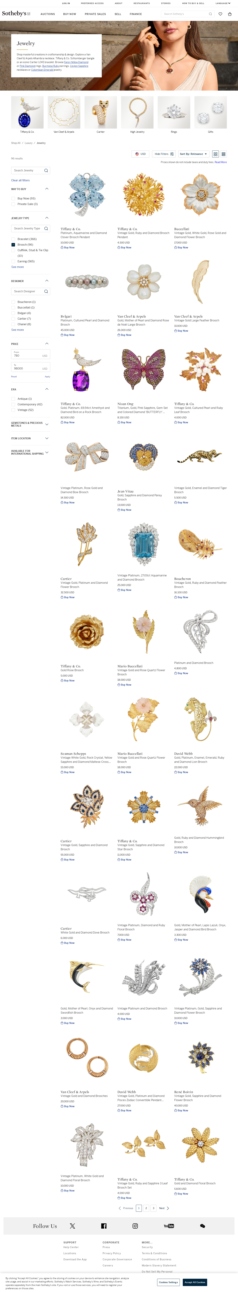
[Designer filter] (47, 281)
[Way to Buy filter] (47, 189)
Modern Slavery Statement (159, 1265)
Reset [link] (14, 376)
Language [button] (222, 3)
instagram (135, 1226)
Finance (136, 14)
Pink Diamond (28, 66)
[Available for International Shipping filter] (47, 452)
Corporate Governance (117, 1259)
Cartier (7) (24, 319)
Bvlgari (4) (24, 313)
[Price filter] (47, 343)
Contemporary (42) (30, 404)
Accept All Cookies (195, 1282)
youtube (169, 1226)
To (15, 365)
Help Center (71, 1247)
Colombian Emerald (42, 69)
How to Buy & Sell (193, 3)
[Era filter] (47, 389)
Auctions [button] (48, 14)
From (16, 352)
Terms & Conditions (154, 1253)
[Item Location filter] (47, 438)
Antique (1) (25, 399)
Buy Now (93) (26, 198)
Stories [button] (166, 3)
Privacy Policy (112, 1253)
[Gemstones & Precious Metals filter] (47, 424)
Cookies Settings (168, 1282)
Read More (221, 162)
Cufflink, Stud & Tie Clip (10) (33, 253)
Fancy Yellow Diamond (76, 62)
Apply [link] (47, 376)
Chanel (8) (24, 324)
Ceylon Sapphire (79, 66)
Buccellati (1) (26, 307)
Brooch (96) (25, 244)
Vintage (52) (25, 410)
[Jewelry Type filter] (47, 218)
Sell (118, 14)
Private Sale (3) (28, 204)
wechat (202, 1226)
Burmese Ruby (50, 66)
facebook (103, 1226)
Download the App (75, 1259)
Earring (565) (26, 261)
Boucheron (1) (27, 302)
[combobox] (187, 14)
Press (106, 1247)
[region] (119, 1282)
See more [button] (17, 267)
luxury (28, 143)
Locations (69, 1253)
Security (147, 1247)
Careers (108, 1265)
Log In (66, 3)
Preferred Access (92, 3)
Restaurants (142, 3)
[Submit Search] (210, 14)
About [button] (118, 3)
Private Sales (95, 14)
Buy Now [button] (69, 14)
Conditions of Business (156, 1259)
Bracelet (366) (27, 239)
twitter (72, 1226)
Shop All (16, 143)
